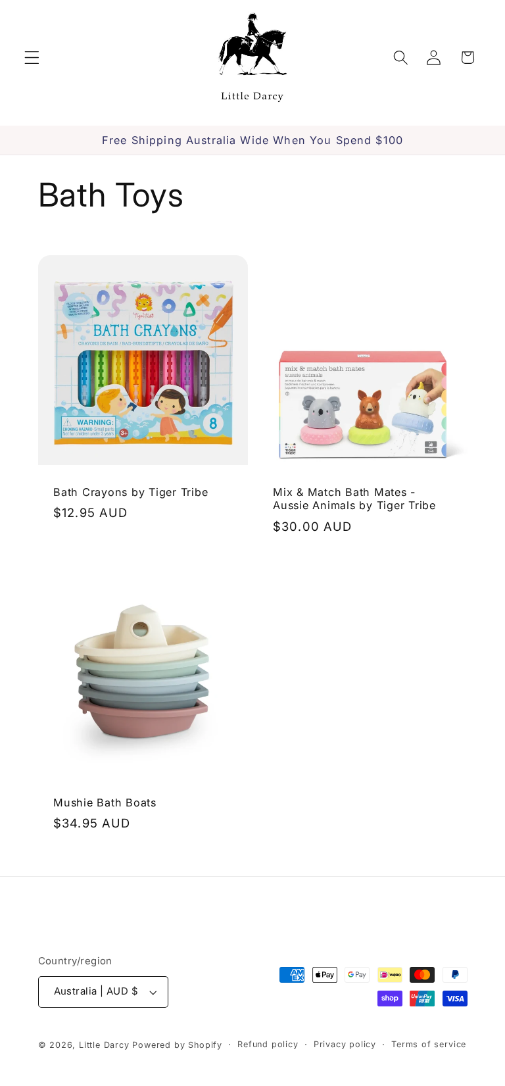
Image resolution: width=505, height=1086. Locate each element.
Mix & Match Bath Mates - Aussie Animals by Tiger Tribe (354, 498)
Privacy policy (345, 1044)
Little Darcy (104, 1045)
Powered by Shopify (177, 1045)
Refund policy (267, 1044)
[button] (32, 57)
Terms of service (428, 1044)
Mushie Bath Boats (104, 802)
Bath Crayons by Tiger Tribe (130, 491)
